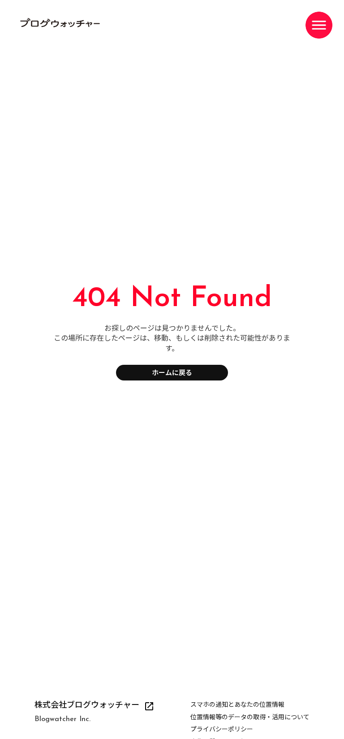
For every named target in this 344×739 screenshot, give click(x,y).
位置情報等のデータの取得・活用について (250, 717)
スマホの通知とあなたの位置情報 (237, 705)
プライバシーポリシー (221, 729)
